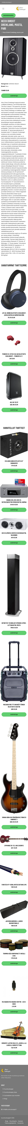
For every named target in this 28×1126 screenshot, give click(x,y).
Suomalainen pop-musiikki (12, 1095)
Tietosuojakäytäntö (10, 1123)
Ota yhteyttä (13, 1121)
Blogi (5, 1099)
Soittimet (11, 84)
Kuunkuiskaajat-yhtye (10, 1092)
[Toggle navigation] (3, 8)
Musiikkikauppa (8, 15)
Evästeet (20, 1121)
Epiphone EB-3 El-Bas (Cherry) (14, 845)
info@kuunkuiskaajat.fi (7, 2)
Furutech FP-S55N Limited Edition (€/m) (14, 885)
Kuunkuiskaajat (8, 1089)
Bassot (17, 84)
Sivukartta (20, 1123)
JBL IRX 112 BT (14, 402)
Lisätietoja (14, 96)
